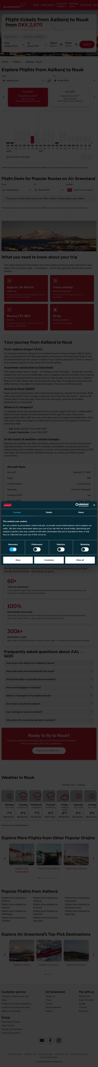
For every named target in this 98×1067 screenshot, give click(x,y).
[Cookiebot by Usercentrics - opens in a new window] (77, 505)
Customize (49, 560)
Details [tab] (49, 512)
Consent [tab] (17, 512)
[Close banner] (94, 505)
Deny (18, 560)
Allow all (80, 560)
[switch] (37, 549)
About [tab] (81, 512)
